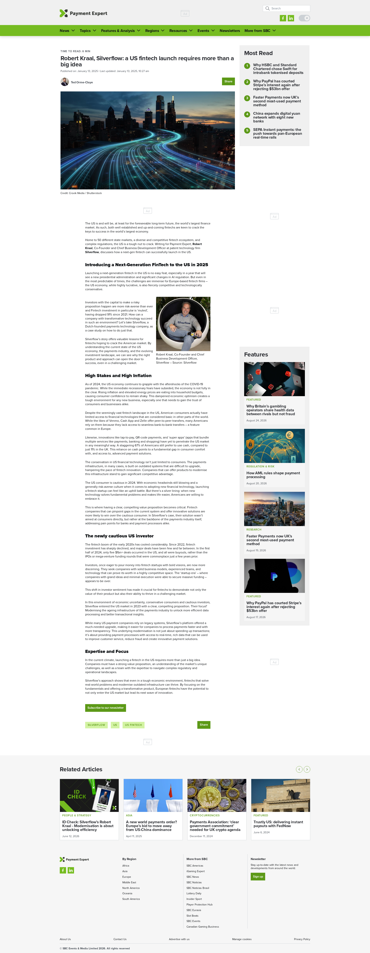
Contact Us (120, 939)
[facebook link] (283, 18)
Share (228, 81)
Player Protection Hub (200, 905)
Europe (126, 877)
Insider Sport (194, 899)
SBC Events (193, 921)
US (115, 725)
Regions (152, 30)
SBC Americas (195, 866)
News (64, 30)
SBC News (193, 877)
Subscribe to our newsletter (105, 707)
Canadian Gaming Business (203, 927)
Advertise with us (179, 939)
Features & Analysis (118, 30)
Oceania (127, 893)
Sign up (258, 876)
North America (131, 888)
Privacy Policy (302, 939)
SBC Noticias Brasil (198, 888)
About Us (65, 939)
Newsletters (230, 30)
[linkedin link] (291, 18)
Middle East (129, 882)
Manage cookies (242, 939)
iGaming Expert (196, 871)
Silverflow (96, 725)
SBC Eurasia (194, 910)
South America (131, 899)
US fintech (133, 725)
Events (203, 30)
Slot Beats (192, 916)
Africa (125, 866)
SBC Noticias (194, 882)
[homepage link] (83, 13)
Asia (124, 871)
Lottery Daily (194, 893)
